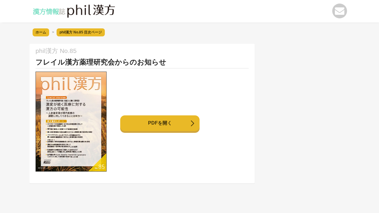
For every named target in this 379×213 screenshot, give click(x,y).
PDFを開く (160, 122)
